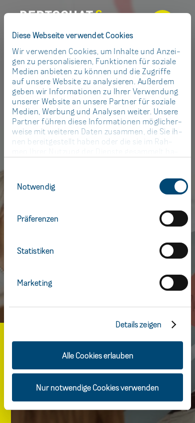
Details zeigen (139, 324)
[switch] (174, 218)
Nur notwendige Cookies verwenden (97, 387)
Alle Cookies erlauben (98, 355)
